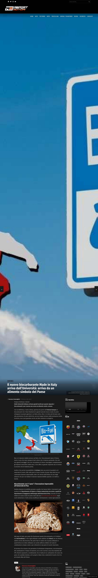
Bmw (86, 569)
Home (31, 16)
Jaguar (83, 573)
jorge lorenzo (69, 575)
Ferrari (81, 571)
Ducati (76, 571)
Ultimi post (21, 562)
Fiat (86, 571)
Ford (68, 573)
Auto (36, 16)
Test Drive (42, 16)
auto (81, 569)
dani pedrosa (69, 571)
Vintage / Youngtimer (66, 16)
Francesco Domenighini (29, 566)
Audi (77, 569)
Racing (76, 16)
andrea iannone (70, 569)
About (16, 562)
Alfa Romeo (69, 567)
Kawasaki (77, 575)
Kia (82, 575)
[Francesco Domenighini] (18, 571)
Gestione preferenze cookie (92, 576)
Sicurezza (82, 16)
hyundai (78, 573)
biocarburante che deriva (49, 495)
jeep (88, 573)
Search (89, 2)
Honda (72, 573)
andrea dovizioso (77, 567)
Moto (48, 16)
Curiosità (90, 16)
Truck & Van (55, 16)
